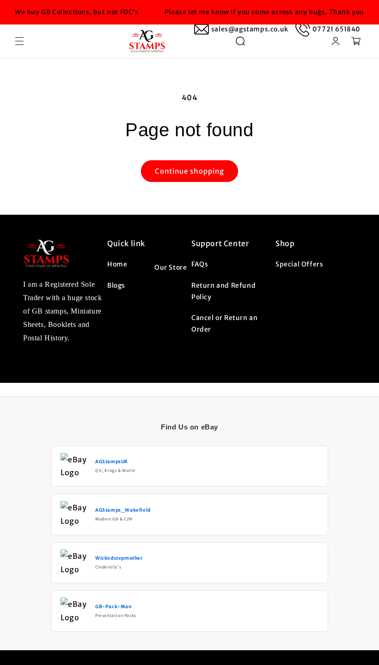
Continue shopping (189, 171)
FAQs (199, 264)
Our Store (170, 267)
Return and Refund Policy (223, 291)
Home (117, 264)
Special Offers (299, 264)
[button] (19, 41)
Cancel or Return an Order (224, 323)
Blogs (116, 285)
